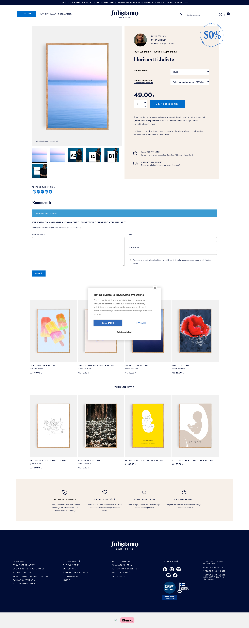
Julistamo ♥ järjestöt (125, 569)
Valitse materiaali (143, 80)
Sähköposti (134, 247)
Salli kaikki (108, 323)
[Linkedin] (46, 192)
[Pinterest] (42, 192)
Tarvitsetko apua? (24, 565)
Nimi (132, 234)
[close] (155, 287)
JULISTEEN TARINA (142, 51)
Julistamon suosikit (25, 584)
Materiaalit (70, 569)
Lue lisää (97, 314)
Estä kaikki (141, 323)
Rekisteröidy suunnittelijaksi (32, 576)
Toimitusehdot (72, 576)
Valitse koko (140, 70)
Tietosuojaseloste (214, 571)
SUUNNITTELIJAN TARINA (165, 51)
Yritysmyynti (120, 576)
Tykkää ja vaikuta (24, 580)
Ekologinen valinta (75, 572)
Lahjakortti (20, 561)
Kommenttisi (38, 234)
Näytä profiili (167, 43)
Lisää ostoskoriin (167, 104)
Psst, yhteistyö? (121, 572)
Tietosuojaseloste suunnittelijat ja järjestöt (214, 577)
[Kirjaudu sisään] (220, 14)
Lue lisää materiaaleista (143, 82)
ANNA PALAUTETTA (213, 567)
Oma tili (68, 580)
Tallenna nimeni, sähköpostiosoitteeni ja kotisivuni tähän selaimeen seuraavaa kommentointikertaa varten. (172, 262)
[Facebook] (34, 192)
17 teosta (155, 43)
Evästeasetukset (124, 332)
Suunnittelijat (48, 14)
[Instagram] (38, 192)
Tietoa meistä (65, 14)
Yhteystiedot (71, 565)
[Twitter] (50, 192)
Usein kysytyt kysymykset (28, 569)
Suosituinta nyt (122, 561)
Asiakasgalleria (122, 565)
